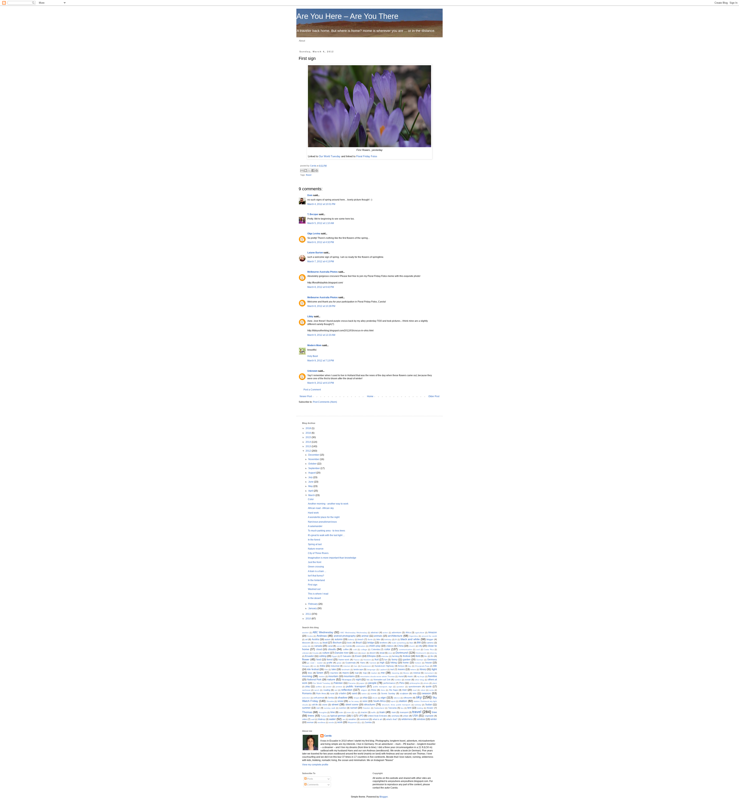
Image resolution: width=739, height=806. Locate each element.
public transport (355, 686)
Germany (432, 659)
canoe (339, 646)
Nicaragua (346, 679)
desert (373, 653)
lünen (320, 672)
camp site (306, 646)
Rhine (373, 690)
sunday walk (329, 708)
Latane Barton (315, 252)
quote (429, 686)
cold (355, 649)
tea (402, 708)
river (404, 690)
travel (416, 712)
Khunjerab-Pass (422, 666)
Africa (408, 632)
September (314, 468)
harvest (373, 663)
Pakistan (338, 683)
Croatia (315, 653)
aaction (305, 632)
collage (364, 649)
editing (322, 656)
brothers (384, 642)
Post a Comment (312, 389)
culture (325, 652)
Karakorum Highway (384, 666)
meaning (395, 673)
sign (383, 697)
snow (340, 701)
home (406, 662)
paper (361, 683)
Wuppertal (352, 722)
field (418, 656)
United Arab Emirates (377, 716)
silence (397, 698)
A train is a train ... (317, 571)
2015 (309, 437)
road (415, 690)
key (409, 666)
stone (324, 704)
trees (311, 715)
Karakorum (366, 666)
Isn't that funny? (316, 575)
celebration (360, 646)
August (312, 472)
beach (361, 639)
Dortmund (402, 652)
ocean (408, 679)
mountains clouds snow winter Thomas (377, 676)
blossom (306, 642)
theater (430, 708)
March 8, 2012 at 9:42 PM (320, 287)
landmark (346, 669)
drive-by (433, 653)
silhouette (407, 698)
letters (413, 669)
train (382, 712)
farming (395, 656)
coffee (346, 649)
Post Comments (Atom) (325, 402)
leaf (392, 669)
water (332, 719)
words (331, 722)
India (322, 666)
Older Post (433, 396)
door (390, 653)
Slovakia (330, 701)
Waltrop (321, 719)
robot (423, 690)
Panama (352, 683)
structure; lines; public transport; (396, 705)
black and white (410, 639)
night (358, 679)
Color (311, 499)
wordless (321, 722)
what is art (377, 719)
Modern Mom (314, 345)
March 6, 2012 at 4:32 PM (320, 242)
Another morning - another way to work (328, 503)
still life (315, 704)
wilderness (407, 719)
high (382, 662)
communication (405, 649)
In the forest (314, 539)
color (387, 649)
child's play (374, 646)
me (383, 672)
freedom (367, 660)
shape (356, 698)
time (332, 712)
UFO (361, 715)
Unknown (312, 371)
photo (426, 683)
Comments (313, 784)
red (335, 690)
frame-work (344, 659)
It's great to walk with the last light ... (326, 535)
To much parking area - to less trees (326, 530)
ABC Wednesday (323, 632)
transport (404, 712)
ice (314, 666)
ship (365, 697)
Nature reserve (316, 548)
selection (306, 698)
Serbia (331, 698)
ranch (316, 690)
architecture (395, 635)
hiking (393, 662)
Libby (310, 316)
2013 (309, 446)
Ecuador (309, 656)
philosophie (415, 683)
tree (434, 712)
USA (415, 715)
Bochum (337, 642)
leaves (401, 669)
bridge (370, 642)
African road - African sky (321, 508)
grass (339, 663)
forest (330, 659)
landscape (358, 669)
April (311, 490)
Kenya (401, 666)
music (410, 676)
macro (345, 673)
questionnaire (415, 686)
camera (429, 642)
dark (356, 653)
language (371, 669)
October (312, 463)
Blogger (384, 796)
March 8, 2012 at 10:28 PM (321, 306)
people (372, 682)
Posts (310, 779)
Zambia (368, 722)
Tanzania (392, 708)
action (385, 632)
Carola (313, 166)
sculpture (404, 693)
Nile (368, 680)
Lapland (383, 669)
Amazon (432, 632)
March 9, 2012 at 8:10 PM (320, 383)
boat (325, 642)
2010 (309, 618)
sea (414, 693)
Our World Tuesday (329, 156)
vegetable (429, 716)
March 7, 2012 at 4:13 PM (320, 261)
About (302, 40)
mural (401, 676)
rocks (431, 690)
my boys (420, 676)
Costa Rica (429, 649)
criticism (305, 653)
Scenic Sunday (388, 693)
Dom (310, 195)
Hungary (306, 666)
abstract (375, 632)
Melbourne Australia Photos (322, 272)
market (374, 673)
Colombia (375, 649)
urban (405, 716)
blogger (429, 639)
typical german (338, 715)
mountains (349, 676)
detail (382, 653)
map (365, 673)
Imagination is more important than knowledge (332, 557)
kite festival (313, 669)
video (304, 719)
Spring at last (315, 544)
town (349, 712)
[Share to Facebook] (313, 170)
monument (429, 673)
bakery (351, 639)
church (412, 646)
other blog (419, 680)
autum (327, 639)
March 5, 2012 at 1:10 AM (320, 223)
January (312, 608)
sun (318, 708)
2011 (309, 614)
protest (339, 687)
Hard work (313, 512)
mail (356, 673)
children (389, 646)
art (306, 639)
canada (318, 646)
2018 (309, 428)
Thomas (307, 712)
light (434, 669)
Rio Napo (393, 690)
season (426, 693)
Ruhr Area (321, 693)
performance (389, 683)
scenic (374, 693)
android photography (345, 636)
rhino (383, 690)
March (311, 495)
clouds (332, 649)
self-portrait (318, 698)
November (314, 459)
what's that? (391, 719)
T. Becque (312, 214)
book (349, 642)
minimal (416, 673)
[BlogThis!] (306, 170)
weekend (364, 719)
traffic (373, 712)
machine (334, 673)
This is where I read (318, 593)
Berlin (370, 639)
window (421, 719)
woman (310, 722)
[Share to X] (309, 170)
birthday (387, 639)
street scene (351, 704)
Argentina (413, 636)
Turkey (324, 716)
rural (332, 693)
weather (352, 719)
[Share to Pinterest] (317, 170)
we (344, 719)
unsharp (395, 716)
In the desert (314, 598)
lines (310, 673)
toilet (341, 712)
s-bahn (342, 693)
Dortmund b (421, 653)
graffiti (329, 663)
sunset (353, 708)
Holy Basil (312, 356)
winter (434, 719)
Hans (362, 663)
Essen (358, 656)
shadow (342, 697)
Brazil (359, 642)
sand (354, 693)
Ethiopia (371, 656)
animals (378, 636)
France (357, 660)
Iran (355, 666)
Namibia (432, 676)
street (335, 704)
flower (309, 175)
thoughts (323, 712)
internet (346, 666)
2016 (309, 433)
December (314, 455)
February (313, 604)
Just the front (314, 562)
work (339, 722)
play (307, 686)
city (420, 646)
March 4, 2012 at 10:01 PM (321, 204)
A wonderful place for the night (323, 517)
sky (419, 697)
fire (432, 656)
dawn (363, 653)
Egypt (334, 656)
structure (369, 704)
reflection (346, 689)
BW (419, 642)
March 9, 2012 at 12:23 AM (321, 335)
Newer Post (306, 396)
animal (365, 636)
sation (364, 693)
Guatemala (350, 663)
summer (306, 708)
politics (319, 687)
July (310, 477)
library (423, 669)
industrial (335, 666)
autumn (339, 639)
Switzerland (379, 708)
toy (356, 712)
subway (418, 705)
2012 (309, 450)
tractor (364, 712)
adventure (396, 632)
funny (394, 659)
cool (418, 649)
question (400, 687)
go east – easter (315, 663)
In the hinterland (316, 580)
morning (307, 676)
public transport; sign (382, 687)
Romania (307, 693)
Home (370, 396)
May (310, 486)
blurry (316, 643)
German (419, 660)
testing (420, 708)
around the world (429, 636)
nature (331, 679)
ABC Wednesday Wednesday (353, 632)
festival (406, 656)
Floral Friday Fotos (366, 156)
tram (394, 712)
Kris (326, 669)
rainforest (306, 690)
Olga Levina (313, 233)
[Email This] (302, 170)
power (329, 687)
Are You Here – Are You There (347, 16)
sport (393, 701)
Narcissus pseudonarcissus (322, 521)
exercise (385, 656)
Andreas (322, 635)
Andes (310, 636)
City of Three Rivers (318, 553)
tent (409, 708)
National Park (314, 679)
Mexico (406, 673)
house (428, 662)
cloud (319, 649)
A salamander (315, 526)
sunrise (342, 708)
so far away (354, 701)
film (425, 656)
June (311, 481)
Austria (315, 639)
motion (322, 676)
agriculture (419, 632)
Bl (396, 639)
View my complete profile (315, 764)
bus (411, 642)
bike (378, 639)
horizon (418, 663)
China (400, 646)
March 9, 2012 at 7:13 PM (320, 360)
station (403, 700)
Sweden (366, 708)
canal (330, 646)
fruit (377, 659)
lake (334, 669)
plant (434, 683)
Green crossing (316, 566)
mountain (333, 676)
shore (374, 698)
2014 (309, 442)
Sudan (428, 704)
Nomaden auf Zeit (382, 679)
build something (399, 643)
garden (406, 659)
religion (364, 690)
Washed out (314, 589)
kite (435, 666)
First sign (312, 584)
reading (326, 690)
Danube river (342, 652)
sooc (365, 701)
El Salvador (345, 656)
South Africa (379, 701)
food (318, 659)
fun (385, 659)
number (397, 680)
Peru (401, 683)
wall (312, 719)
